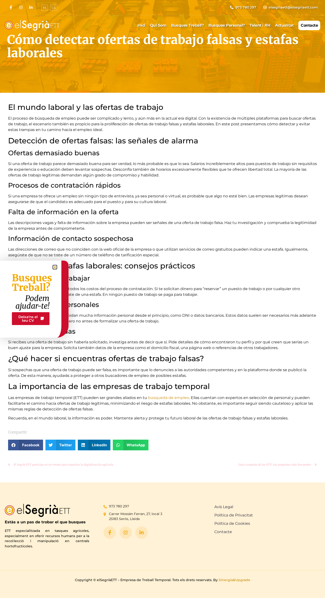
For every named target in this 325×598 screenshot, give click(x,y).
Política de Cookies (232, 523)
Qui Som (158, 25)
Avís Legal (223, 507)
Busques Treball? (187, 25)
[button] (25, 445)
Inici (141, 25)
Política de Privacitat (233, 515)
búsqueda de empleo (168, 397)
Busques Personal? (226, 25)
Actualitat (284, 25)
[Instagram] (21, 7)
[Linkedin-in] (31, 7)
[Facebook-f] (11, 7)
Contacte (309, 25)
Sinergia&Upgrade (234, 580)
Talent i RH (260, 25)
